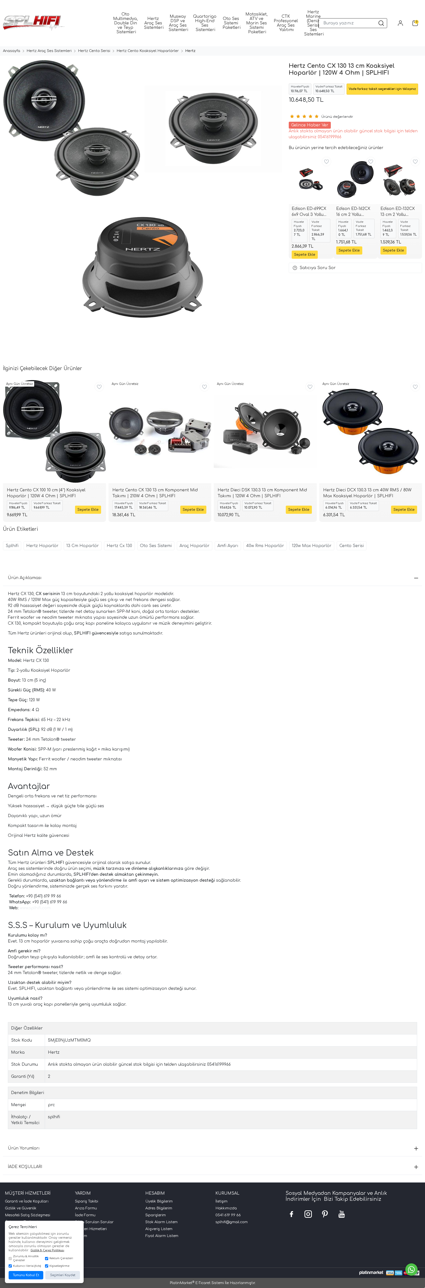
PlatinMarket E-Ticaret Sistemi (197, 1283)
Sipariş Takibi (86, 1201)
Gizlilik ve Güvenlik (20, 1208)
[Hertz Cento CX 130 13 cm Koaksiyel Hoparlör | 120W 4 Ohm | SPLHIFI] (71, 128)
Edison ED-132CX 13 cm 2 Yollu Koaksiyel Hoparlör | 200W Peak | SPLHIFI (397, 212)
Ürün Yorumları (24, 1148)
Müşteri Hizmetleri (91, 1229)
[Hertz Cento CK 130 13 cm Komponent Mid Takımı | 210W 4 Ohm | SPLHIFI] (160, 431)
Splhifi (12, 546)
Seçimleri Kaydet (62, 1275)
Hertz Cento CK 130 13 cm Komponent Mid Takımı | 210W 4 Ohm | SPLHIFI (155, 493)
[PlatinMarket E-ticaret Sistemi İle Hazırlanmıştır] (371, 1272)
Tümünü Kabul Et (26, 1275)
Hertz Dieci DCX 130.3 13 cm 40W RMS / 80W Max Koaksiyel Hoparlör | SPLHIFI (367, 493)
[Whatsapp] (411, 1269)
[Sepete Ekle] (305, 255)
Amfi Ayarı (227, 546)
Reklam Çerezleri (61, 1258)
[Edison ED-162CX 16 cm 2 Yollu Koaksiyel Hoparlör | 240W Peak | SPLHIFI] (355, 179)
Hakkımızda (226, 1208)
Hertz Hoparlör (42, 546)
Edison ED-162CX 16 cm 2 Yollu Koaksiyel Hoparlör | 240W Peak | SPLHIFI (353, 212)
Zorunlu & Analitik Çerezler (26, 1258)
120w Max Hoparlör (312, 546)
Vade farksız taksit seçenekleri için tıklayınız (382, 89)
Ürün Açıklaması (25, 578)
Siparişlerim (155, 1215)
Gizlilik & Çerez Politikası (47, 1250)
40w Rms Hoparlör (265, 546)
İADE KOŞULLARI (25, 1167)
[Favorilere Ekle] (326, 161)
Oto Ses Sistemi (156, 546)
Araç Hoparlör (195, 546)
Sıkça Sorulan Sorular (94, 1222)
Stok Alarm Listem (161, 1222)
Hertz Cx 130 (119, 546)
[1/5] (292, 116)
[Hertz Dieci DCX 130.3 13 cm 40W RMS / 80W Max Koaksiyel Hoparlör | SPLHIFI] (370, 431)
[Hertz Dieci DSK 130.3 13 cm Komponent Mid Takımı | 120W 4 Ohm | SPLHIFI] (265, 431)
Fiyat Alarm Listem (161, 1236)
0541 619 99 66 (228, 1215)
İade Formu (85, 1215)
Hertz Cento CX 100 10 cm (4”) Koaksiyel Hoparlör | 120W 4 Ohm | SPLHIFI (46, 493)
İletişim (221, 1201)
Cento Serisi (351, 546)
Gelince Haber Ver (309, 125)
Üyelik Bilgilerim (159, 1201)
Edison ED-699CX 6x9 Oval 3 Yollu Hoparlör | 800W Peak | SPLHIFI (309, 212)
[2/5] (295, 116)
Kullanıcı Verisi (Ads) (27, 1266)
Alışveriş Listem (158, 1229)
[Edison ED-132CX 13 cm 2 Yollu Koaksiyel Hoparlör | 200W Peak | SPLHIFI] (399, 179)
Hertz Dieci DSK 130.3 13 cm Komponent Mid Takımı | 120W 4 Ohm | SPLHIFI (262, 493)
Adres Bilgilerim (158, 1208)
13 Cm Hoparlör (82, 546)
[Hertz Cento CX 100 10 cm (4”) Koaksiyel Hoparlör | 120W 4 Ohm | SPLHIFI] (54, 431)
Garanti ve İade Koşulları (26, 1201)
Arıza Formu (86, 1208)
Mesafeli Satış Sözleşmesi (27, 1215)
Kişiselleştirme (59, 1266)
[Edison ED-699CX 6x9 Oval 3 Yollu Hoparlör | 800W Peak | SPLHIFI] (311, 179)
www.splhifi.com (35, 908)
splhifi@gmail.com (231, 1222)
